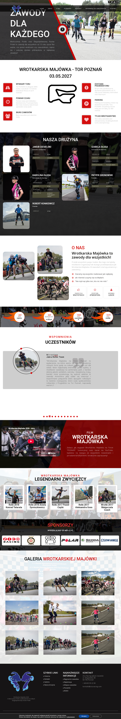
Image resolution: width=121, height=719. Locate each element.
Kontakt (113, 8)
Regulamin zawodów (71, 679)
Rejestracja (68, 682)
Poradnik (67, 688)
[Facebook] (109, 2)
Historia (47, 676)
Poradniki (67, 8)
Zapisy (50, 8)
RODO (66, 691)
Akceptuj (83, 716)
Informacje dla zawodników (95, 8)
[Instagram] (117, 2)
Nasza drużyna (49, 685)
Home (42, 8)
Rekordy (78, 8)
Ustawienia (95, 716)
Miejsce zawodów (70, 685)
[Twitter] (112, 2)
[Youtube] (114, 2)
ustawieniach (71, 717)
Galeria (47, 682)
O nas (58, 8)
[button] (43, 416)
